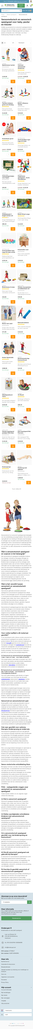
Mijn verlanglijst (5, 998)
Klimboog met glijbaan (22, 468)
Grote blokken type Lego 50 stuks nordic (8, 251)
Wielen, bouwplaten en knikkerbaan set (24, 288)
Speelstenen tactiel (8, 65)
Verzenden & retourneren (8, 964)
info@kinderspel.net (10, 947)
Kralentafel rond (23, 249)
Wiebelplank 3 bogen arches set (7, 215)
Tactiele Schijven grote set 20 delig (8, 104)
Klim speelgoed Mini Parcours (24, 432)
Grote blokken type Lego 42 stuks (24, 140)
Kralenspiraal (6, 467)
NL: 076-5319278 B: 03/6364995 (13, 942)
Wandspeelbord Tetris (7, 395)
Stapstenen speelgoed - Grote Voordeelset (24, 177)
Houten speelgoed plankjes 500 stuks (8, 432)
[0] (31, 5)
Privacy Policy (5, 982)
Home (2, 14)
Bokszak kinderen (23, 322)
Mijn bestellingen (5, 992)
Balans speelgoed (11, 14)
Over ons (3, 974)
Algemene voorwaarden (7, 977)
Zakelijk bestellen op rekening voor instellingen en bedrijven (14, 970)
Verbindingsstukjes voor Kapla (8, 177)
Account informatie (6, 990)
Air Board (21, 395)
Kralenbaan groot (7, 138)
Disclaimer (4, 979)
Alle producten (5, 1003)
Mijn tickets (4, 995)
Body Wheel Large (24, 214)
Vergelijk (3, 1001)
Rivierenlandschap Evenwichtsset (23, 359)
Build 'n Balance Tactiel (23, 104)
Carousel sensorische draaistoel (21, 66)
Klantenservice (16, 918)
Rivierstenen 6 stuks (8, 287)
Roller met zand (7, 323)
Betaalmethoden (5, 967)
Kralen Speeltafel (7, 357)
